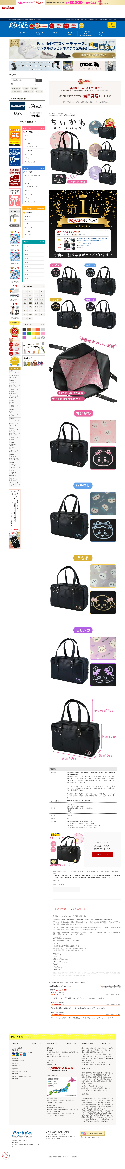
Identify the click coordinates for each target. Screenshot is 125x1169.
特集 (60, 115)
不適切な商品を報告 (80, 916)
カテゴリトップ (53, 113)
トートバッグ (68, 113)
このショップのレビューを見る (112, 987)
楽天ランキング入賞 (69, 115)
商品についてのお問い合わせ (63, 916)
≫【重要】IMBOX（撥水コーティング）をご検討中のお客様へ (67, 982)
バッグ (61, 113)
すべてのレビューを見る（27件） (111, 986)
